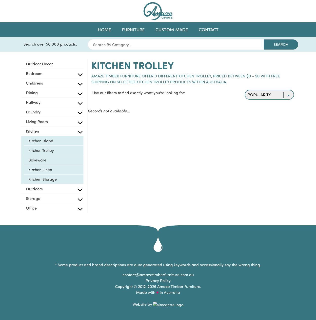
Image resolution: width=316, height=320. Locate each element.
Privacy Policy (158, 280)
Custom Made (172, 30)
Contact (208, 30)
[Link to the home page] (158, 11)
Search (281, 44)
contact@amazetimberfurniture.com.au (158, 274)
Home (104, 30)
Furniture (133, 30)
